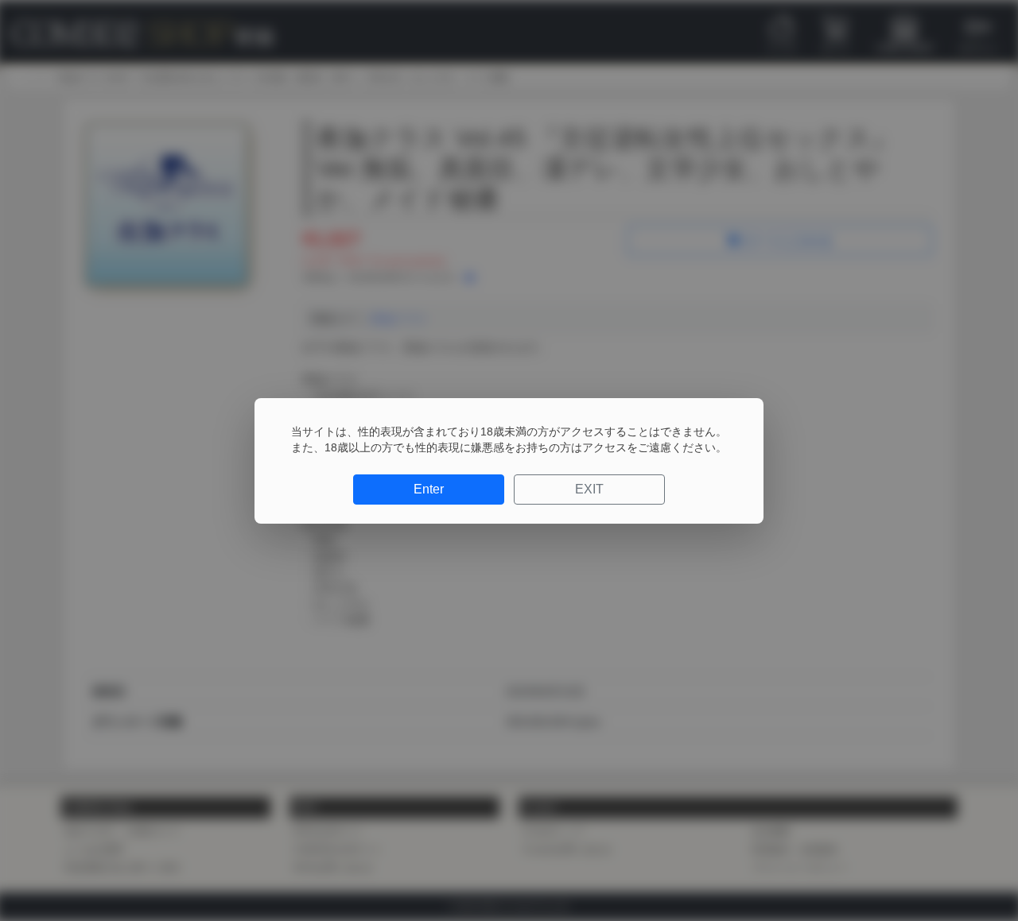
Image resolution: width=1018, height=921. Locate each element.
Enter (429, 489)
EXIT (589, 489)
